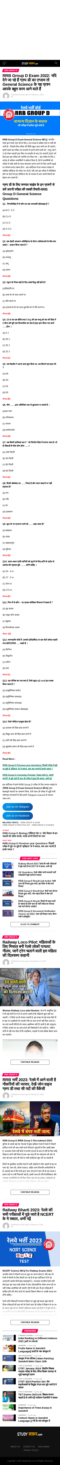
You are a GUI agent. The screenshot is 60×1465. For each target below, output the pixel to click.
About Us (15, 1447)
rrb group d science (43, 825)
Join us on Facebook (17, 815)
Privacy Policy (31, 1450)
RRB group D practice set (17, 825)
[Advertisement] (30, 30)
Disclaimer (43, 1447)
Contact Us (29, 1447)
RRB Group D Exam (30, 823)
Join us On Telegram (17, 806)
